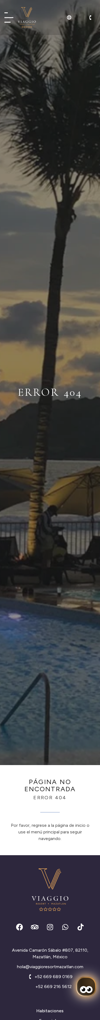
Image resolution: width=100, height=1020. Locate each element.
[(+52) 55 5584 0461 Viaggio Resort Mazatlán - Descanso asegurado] (90, 17)
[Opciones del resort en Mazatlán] (8, 17)
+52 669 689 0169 (53, 976)
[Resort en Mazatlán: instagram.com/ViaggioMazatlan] (50, 927)
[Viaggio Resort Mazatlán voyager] (27, 17)
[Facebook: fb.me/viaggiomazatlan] (19, 927)
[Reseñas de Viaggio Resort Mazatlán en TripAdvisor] (35, 927)
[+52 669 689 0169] (30, 976)
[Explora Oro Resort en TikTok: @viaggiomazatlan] (81, 927)
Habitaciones (50, 1010)
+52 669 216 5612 (53, 986)
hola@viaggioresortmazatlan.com (50, 966)
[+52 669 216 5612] (30, 986)
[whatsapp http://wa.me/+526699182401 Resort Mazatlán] (65, 927)
